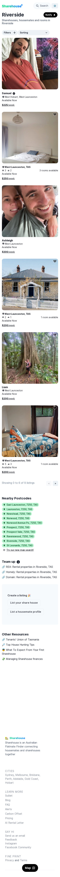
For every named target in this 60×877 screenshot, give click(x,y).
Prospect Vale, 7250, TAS (21, 531)
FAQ (7, 804)
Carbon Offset (13, 813)
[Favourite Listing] (55, 40)
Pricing (9, 818)
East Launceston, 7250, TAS (22, 504)
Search (44, 5)
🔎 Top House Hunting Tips (18, 644)
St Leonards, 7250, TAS (19, 545)
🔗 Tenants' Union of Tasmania (20, 639)
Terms (23, 860)
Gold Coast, (32, 778)
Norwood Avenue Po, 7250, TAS (24, 522)
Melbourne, (21, 775)
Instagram (11, 843)
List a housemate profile (25, 611)
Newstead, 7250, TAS (19, 513)
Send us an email (15, 835)
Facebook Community (18, 847)
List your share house (24, 602)
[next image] (52, 67)
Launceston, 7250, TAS (19, 509)
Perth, (9, 778)
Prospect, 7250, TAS (18, 527)
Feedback (11, 839)
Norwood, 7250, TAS (18, 518)
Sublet (8, 795)
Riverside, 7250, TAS (18, 540)
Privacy (9, 860)
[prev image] (7, 67)
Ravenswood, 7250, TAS (20, 536)
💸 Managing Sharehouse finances (22, 658)
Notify (48, 14)
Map (28, 868)
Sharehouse (12, 742)
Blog (7, 800)
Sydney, (10, 775)
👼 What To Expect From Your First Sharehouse (23, 651)
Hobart (9, 782)
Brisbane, (34, 775)
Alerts (8, 809)
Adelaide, (19, 778)
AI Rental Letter (14, 822)
